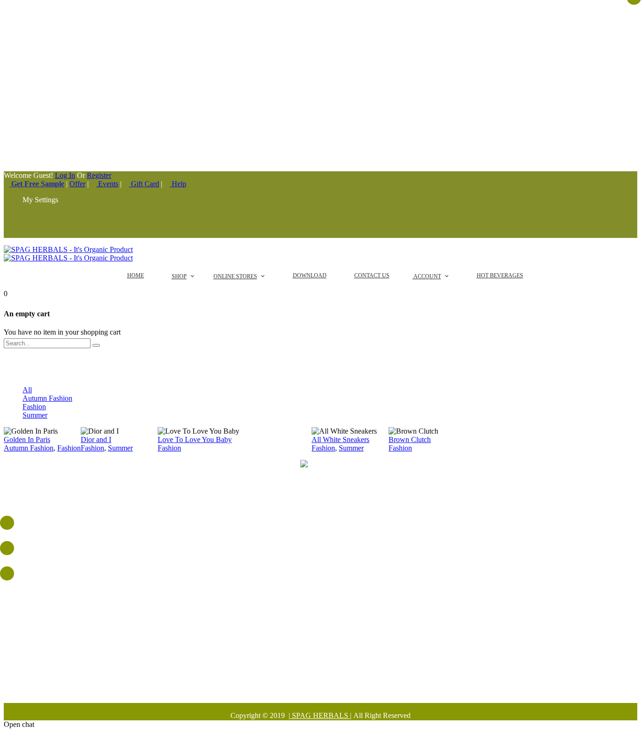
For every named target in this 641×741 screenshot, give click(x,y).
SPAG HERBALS (320, 715)
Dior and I (96, 439)
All (27, 390)
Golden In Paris (27, 439)
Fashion (34, 407)
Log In (65, 175)
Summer (35, 415)
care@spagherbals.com (330, 570)
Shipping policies (330, 675)
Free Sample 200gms (330, 624)
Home (330, 607)
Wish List (59, 217)
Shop (330, 633)
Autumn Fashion (47, 398)
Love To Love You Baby (195, 439)
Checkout (62, 233)
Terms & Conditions (330, 667)
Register (99, 175)
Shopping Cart (69, 225)
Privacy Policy (329, 658)
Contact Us (330, 650)
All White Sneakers (340, 439)
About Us (329, 616)
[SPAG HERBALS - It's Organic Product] (68, 249)
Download (330, 641)
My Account (66, 208)
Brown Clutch (410, 439)
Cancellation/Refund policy (330, 684)
